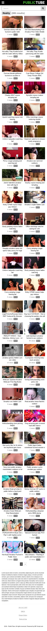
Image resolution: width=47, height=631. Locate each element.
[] (43, 8)
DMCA (23, 611)
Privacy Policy (23, 615)
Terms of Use (23, 619)
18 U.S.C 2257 (23, 607)
